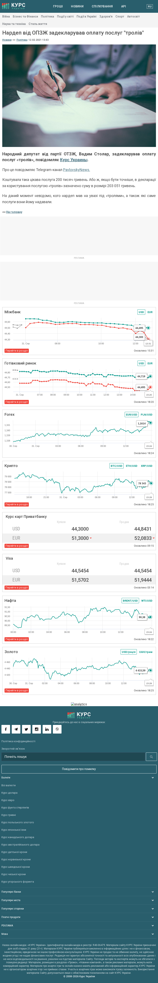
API (123, 6)
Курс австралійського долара (20, 844)
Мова (4, 934)
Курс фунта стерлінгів (15, 807)
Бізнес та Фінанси (25, 16)
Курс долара (9, 792)
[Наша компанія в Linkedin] (47, 729)
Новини (77, 6)
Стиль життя (38, 24)
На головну (14, 212)
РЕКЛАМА (7, 925)
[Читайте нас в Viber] (57, 729)
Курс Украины (73, 159)
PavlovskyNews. (76, 170)
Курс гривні (8, 814)
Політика (47, 16)
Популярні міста (10, 900)
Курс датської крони (14, 852)
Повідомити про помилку (79, 769)
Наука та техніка (14, 24)
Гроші (58, 6)
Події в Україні (86, 16)
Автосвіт (133, 16)
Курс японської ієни (13, 829)
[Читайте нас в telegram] (16, 729)
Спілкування (102, 6)
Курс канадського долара (17, 837)
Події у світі (65, 16)
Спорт (119, 16)
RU (150, 6)
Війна (6, 16)
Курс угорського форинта (17, 881)
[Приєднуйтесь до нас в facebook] (5, 729)
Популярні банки (11, 891)
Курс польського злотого (17, 822)
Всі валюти (8, 785)
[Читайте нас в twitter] (26, 729)
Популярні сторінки (12, 908)
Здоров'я (106, 16)
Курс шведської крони (15, 866)
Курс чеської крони (13, 874)
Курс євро (7, 800)
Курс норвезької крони (16, 859)
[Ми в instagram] (36, 729)
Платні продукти (10, 917)
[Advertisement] (79, 236)
